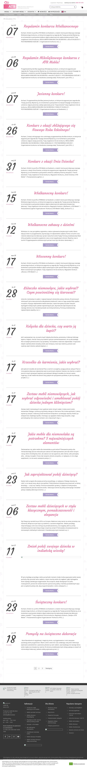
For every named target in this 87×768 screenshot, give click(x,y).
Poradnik (9, 236)
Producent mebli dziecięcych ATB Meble (33, 708)
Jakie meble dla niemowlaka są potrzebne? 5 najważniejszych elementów (51, 438)
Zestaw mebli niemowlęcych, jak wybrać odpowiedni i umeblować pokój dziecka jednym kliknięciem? (51, 398)
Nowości (43, 12)
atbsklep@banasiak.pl (9, 715)
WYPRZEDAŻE (55, 12)
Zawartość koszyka (53, 715)
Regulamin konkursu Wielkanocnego (51, 26)
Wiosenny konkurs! (51, 256)
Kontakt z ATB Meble (33, 724)
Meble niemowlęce (74, 721)
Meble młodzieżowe (74, 727)
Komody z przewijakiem (75, 707)
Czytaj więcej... (49, 46)
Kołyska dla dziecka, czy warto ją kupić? (51, 328)
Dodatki (31, 12)
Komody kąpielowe (74, 710)
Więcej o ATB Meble (9, 14)
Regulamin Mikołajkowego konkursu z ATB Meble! (51, 60)
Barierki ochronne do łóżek (76, 730)
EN (65, 12)
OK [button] (71, 764)
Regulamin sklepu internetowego (52, 722)
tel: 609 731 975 (7, 713)
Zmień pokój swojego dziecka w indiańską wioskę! (51, 548)
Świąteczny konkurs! (51, 602)
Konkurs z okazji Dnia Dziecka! (51, 161)
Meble (6, 12)
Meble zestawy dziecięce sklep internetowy (33, 740)
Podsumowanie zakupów (55, 718)
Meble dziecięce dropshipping (31, 716)
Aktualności (9, 37)
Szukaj (74, 7)
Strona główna (8, 19)
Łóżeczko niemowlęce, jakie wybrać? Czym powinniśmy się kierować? (51, 290)
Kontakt (19, 14)
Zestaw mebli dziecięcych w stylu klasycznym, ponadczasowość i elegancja (51, 510)
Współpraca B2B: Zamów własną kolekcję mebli (34, 720)
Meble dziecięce (73, 724)
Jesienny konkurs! (51, 94)
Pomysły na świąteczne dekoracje (51, 634)
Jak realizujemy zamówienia (31, 728)
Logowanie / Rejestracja (56, 2)
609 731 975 (79, 2)
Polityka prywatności (53, 725)
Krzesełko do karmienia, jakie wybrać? (51, 362)
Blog (51, 14)
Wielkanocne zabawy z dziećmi (51, 224)
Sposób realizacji (42, 14)
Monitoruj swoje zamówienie (52, 708)
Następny (49, 668)
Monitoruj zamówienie (30, 14)
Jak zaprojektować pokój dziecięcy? (51, 474)
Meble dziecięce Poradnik (34, 736)
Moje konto (51, 712)
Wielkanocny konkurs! (51, 193)
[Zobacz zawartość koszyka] (80, 7)
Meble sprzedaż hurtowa (33, 712)
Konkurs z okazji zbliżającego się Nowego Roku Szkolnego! (51, 127)
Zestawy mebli (18, 12)
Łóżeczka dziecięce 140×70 (76, 718)
